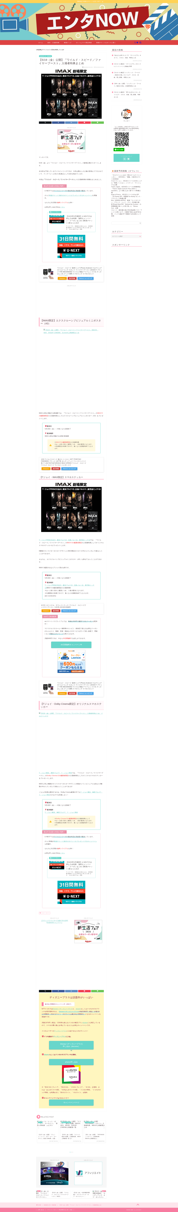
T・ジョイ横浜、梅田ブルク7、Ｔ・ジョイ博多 (55, 773)
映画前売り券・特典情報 (45, 56)
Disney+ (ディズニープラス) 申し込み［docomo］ (71, 1045)
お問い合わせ (41, 1209)
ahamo (78, 1009)
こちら (62, 207)
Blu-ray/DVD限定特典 (84, 42)
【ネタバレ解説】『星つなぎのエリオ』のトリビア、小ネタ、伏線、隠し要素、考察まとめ (127, 95)
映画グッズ (67, 42)
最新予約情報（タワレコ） (127, 171)
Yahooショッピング (85, 278)
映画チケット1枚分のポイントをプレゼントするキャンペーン (70, 195)
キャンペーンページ (71, 1102)
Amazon (62, 278)
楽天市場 (72, 278)
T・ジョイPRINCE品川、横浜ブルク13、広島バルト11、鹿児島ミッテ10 (64, 540)
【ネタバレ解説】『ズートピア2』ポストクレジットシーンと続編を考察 (127, 65)
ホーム (40, 42)
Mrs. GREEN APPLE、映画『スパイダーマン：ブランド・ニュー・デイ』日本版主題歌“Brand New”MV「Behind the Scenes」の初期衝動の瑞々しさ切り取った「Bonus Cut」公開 (126, 204)
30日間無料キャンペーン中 (71, 645)
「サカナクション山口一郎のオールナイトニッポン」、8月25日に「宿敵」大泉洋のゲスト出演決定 (126, 177)
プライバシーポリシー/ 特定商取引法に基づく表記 (59, 1209)
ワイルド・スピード (45, 913)
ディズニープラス (60, 1031)
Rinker (66, 275)
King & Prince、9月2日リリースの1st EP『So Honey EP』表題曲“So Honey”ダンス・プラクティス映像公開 (126, 196)
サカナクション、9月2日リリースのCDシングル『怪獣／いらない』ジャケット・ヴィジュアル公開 (126, 183)
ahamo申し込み (71, 1062)
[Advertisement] (71, 300)
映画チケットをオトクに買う (106, 42)
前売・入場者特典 (53, 42)
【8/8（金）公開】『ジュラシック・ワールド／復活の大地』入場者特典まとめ (127, 85)
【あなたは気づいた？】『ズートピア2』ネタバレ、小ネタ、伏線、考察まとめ (127, 56)
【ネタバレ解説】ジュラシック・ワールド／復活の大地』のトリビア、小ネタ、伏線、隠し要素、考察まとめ (127, 75)
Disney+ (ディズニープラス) (63, 1009)
